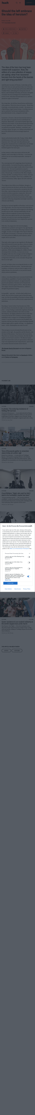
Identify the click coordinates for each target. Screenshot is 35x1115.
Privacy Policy (26, 589)
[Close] (31, 526)
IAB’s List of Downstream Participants (19, 548)
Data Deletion (8, 589)
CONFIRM (10, 583)
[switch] (28, 557)
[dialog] (17, 557)
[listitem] (17, 553)
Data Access (17, 589)
